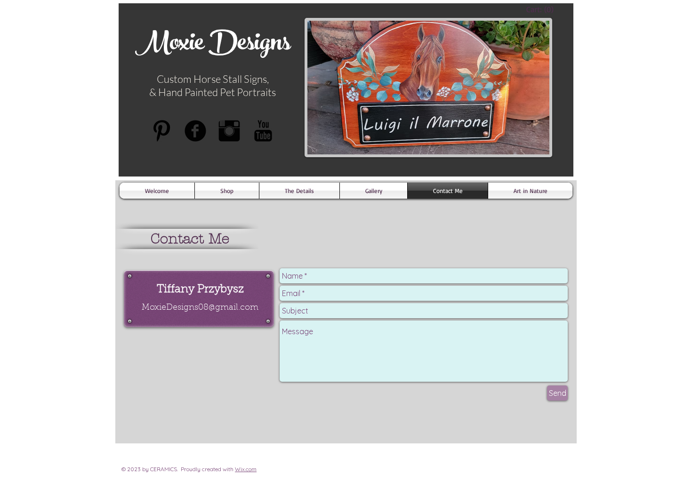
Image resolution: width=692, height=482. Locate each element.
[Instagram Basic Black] (229, 131)
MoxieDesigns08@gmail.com (200, 308)
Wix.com (246, 469)
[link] (541, 9)
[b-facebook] (195, 131)
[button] (299, 191)
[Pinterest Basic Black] (161, 131)
